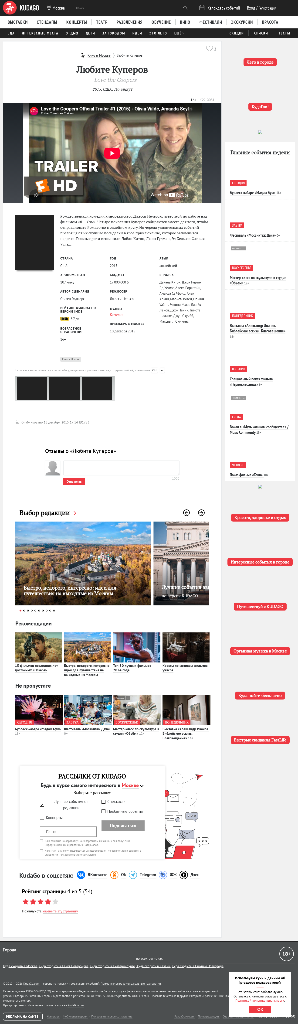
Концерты (54, 817)
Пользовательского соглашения (78, 854)
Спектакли (116, 801)
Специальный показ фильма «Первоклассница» (251, 381)
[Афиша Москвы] (21, 8)
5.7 (74, 319)
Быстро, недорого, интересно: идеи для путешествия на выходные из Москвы (87, 670)
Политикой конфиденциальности (259, 1000)
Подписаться (123, 826)
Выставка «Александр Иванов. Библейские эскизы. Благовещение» (186, 733)
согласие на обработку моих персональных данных (81, 841)
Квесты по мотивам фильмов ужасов (185, 667)
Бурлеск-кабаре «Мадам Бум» (38, 731)
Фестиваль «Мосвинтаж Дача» (87, 731)
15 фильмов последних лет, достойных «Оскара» (36, 667)
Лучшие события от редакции (71, 804)
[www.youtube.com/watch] (112, 153)
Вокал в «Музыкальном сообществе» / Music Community (259, 429)
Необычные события (125, 811)
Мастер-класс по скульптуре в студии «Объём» (136, 731)
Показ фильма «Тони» (246, 475)
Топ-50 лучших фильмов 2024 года (132, 667)
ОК (260, 1009)
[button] (186, 512)
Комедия (116, 314)
